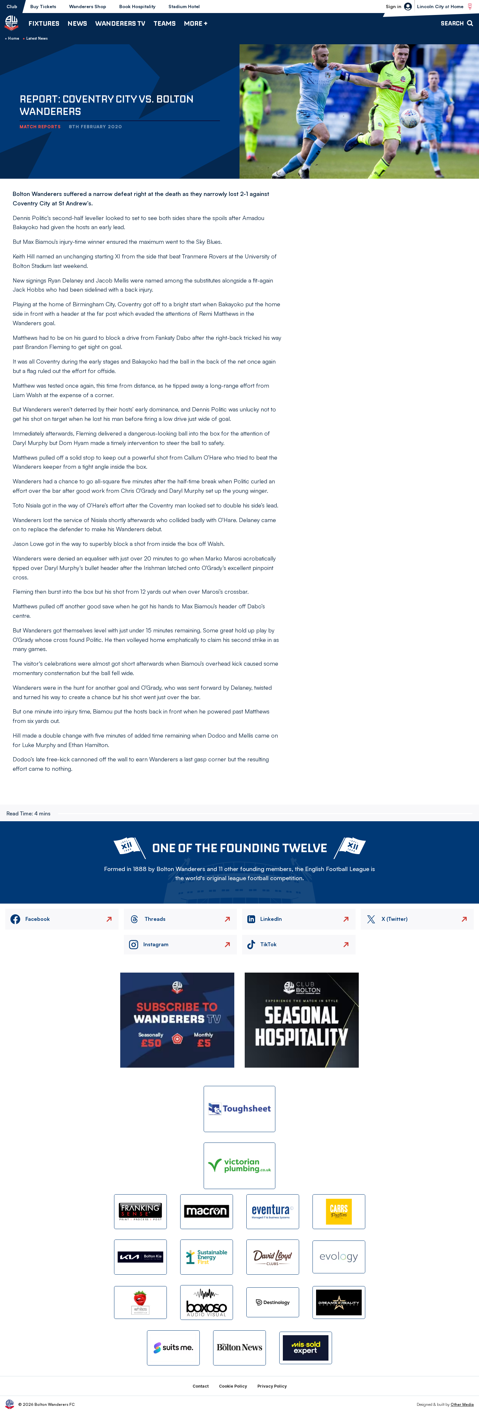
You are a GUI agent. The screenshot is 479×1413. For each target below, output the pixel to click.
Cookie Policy (233, 1386)
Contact (201, 1386)
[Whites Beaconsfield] (140, 1302)
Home (13, 38)
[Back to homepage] (11, 23)
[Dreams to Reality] (338, 1302)
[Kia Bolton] (140, 1257)
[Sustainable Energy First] (206, 1257)
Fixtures (43, 23)
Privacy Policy (272, 1386)
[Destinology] (272, 1302)
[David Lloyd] (272, 1257)
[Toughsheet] (239, 1109)
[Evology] (338, 1256)
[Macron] (206, 1211)
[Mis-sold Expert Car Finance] (305, 1348)
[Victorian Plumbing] (239, 1166)
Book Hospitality (137, 6)
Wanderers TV (120, 23)
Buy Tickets (43, 6)
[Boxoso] (206, 1302)
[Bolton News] (239, 1347)
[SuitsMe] (173, 1348)
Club (12, 6)
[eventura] (272, 1211)
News (77, 23)
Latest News (37, 38)
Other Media (462, 1404)
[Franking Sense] (140, 1211)
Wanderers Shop (87, 6)
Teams (164, 23)
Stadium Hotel (184, 6)
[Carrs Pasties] (338, 1211)
